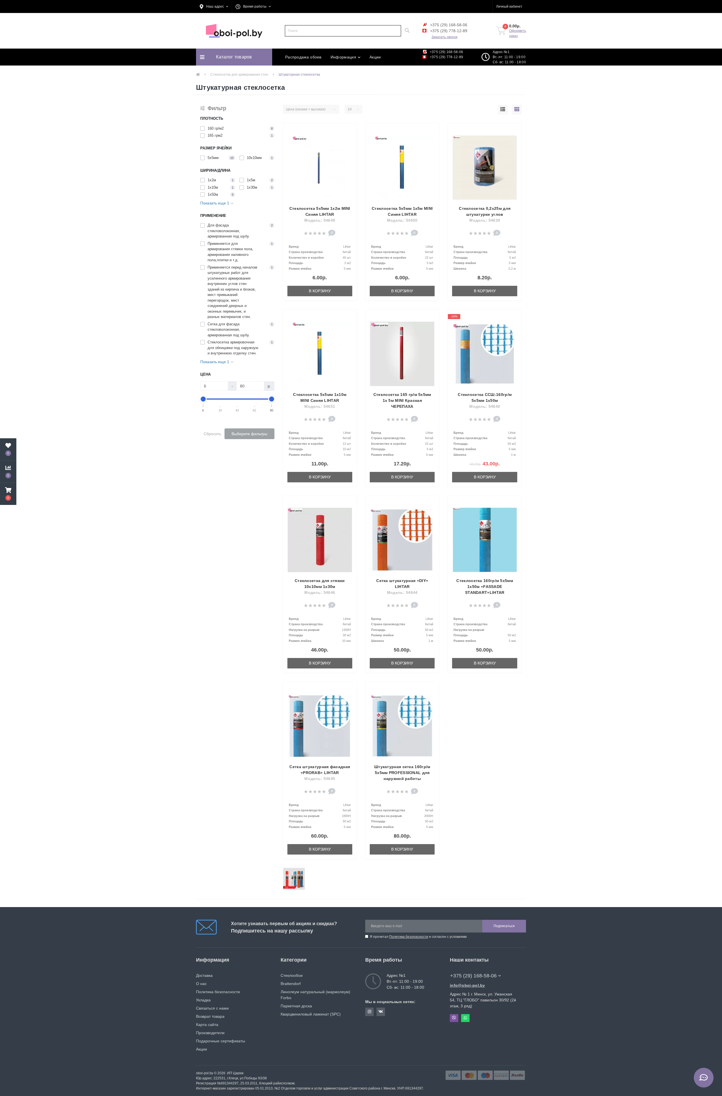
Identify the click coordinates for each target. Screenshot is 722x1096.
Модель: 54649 (319, 220)
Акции (375, 57)
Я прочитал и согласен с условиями (418, 937)
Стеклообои (292, 975)
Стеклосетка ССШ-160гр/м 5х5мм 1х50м (485, 397)
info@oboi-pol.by (467, 985)
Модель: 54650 (402, 220)
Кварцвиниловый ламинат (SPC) (311, 1014)
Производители (210, 1032)
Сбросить (212, 434)
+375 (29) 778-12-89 (448, 31)
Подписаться (504, 926)
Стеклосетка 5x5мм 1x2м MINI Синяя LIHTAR (319, 211)
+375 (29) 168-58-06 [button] (473, 976)
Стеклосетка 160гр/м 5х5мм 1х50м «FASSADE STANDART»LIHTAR (484, 586)
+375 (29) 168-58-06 (448, 25)
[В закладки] (349, 131)
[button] (214, 6)
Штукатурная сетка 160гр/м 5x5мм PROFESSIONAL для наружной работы (402, 772)
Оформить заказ (517, 33)
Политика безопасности (408, 937)
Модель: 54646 (319, 592)
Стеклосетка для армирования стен (239, 75)
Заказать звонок (444, 37)
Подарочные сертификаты (220, 1041)
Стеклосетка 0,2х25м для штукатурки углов (484, 211)
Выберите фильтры (249, 434)
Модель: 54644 (402, 592)
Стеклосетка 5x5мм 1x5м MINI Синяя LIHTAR (402, 211)
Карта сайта (207, 1024)
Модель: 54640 (484, 406)
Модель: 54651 (319, 406)
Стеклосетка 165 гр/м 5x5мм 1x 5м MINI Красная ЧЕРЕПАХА (402, 400)
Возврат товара (210, 1016)
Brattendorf (291, 983)
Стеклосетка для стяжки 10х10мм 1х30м (320, 583)
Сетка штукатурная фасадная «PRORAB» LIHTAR (319, 769)
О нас (201, 983)
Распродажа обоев (303, 57)
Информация (343, 57)
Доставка (204, 975)
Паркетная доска (296, 1006)
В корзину (320, 291)
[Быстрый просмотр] (349, 148)
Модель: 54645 (319, 778)
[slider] (203, 399)
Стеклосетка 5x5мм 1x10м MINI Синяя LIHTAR (319, 397)
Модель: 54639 (484, 220)
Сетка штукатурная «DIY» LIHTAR (402, 583)
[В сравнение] (349, 140)
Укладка (203, 1000)
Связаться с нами (212, 1008)
